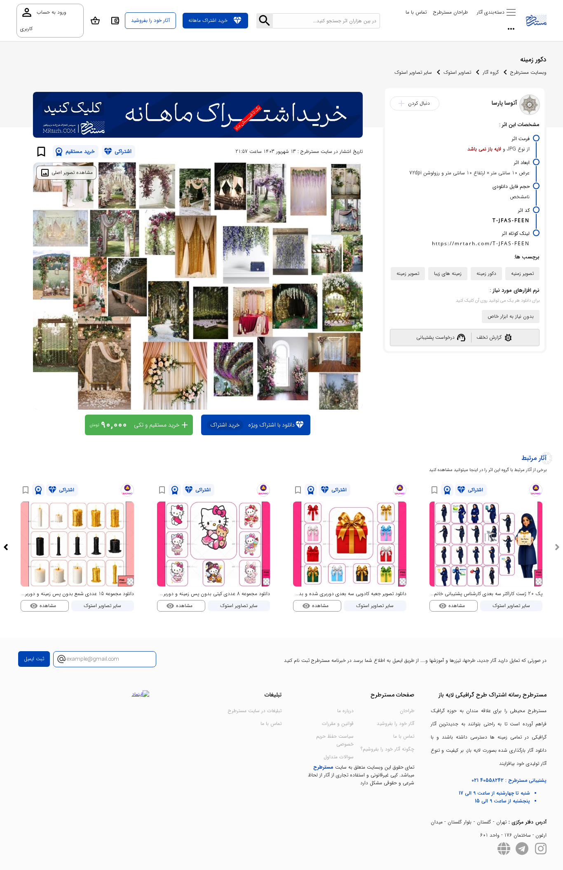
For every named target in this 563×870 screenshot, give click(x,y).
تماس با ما (416, 12)
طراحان (407, 711)
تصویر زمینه (407, 273)
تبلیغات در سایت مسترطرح (255, 711)
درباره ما (345, 711)
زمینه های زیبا (448, 273)
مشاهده (452, 606)
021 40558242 (488, 780)
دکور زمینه (486, 273)
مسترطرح (323, 767)
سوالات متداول (339, 757)
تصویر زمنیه (522, 273)
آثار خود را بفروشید (395, 723)
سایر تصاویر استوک (413, 72)
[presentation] (557, 547)
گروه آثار (491, 72)
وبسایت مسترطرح (528, 72)
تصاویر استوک (457, 72)
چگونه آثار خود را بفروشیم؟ (387, 749)
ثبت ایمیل (34, 659)
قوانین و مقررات (338, 723)
